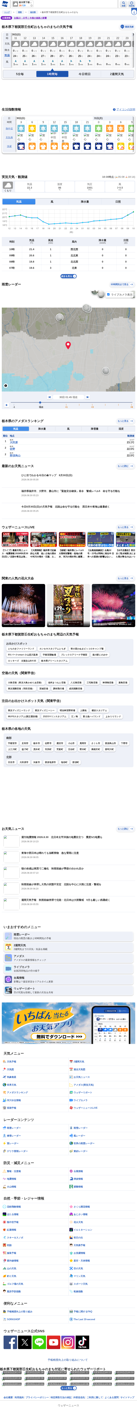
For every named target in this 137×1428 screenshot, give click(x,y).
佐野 (12, 449)
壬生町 (71, 749)
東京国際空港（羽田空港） (21, 688)
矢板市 (36, 762)
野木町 (83, 749)
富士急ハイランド (91, 716)
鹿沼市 (60, 743)
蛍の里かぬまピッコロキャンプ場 (87, 648)
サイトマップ (127, 1397)
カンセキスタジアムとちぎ (52, 648)
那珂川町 (109, 749)
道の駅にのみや (100, 655)
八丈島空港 (76, 682)
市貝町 (48, 749)
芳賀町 (60, 749)
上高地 (83, 710)
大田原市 (24, 762)
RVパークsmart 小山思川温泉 (23, 655)
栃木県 (33, 12)
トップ (7, 12)
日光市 (11, 762)
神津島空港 (108, 682)
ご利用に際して (95, 1397)
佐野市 (48, 743)
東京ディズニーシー (45, 710)
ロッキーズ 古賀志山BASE (22, 661)
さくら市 (95, 743)
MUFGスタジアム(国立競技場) (23, 716)
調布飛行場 (58, 688)
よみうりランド (113, 716)
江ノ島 (74, 716)
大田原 (14, 442)
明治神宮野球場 (67, 710)
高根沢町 (95, 749)
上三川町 (12, 749)
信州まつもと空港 (57, 682)
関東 (20, 12)
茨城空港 (43, 688)
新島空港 (123, 682)
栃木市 (36, 743)
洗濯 (9, 146)
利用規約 (19, 1397)
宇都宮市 (12, 743)
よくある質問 (112, 1397)
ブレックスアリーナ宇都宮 (74, 655)
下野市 (124, 743)
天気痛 (9, 137)
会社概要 (8, 1397)
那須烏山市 (110, 743)
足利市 (25, 743)
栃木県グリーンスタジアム (54, 661)
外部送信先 (79, 1397)
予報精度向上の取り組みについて (68, 1359)
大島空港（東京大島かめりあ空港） (25, 682)
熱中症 (9, 128)
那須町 (75, 762)
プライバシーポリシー (37, 1397)
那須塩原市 (50, 762)
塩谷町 (64, 762)
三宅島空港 (92, 682)
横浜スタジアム (99, 710)
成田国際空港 (75, 688)
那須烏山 (15, 455)
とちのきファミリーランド (21, 648)
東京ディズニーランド (19, 710)
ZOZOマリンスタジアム (55, 716)
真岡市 (83, 743)
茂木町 (36, 749)
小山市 (71, 743)
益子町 (25, 749)
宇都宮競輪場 (49, 655)
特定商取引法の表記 (61, 1397)
